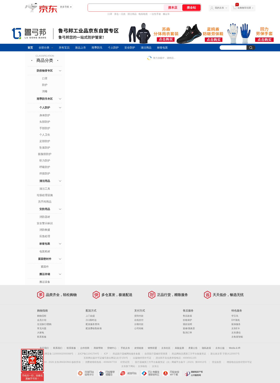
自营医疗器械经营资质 (156, 353)
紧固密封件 (44, 258)
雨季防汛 (97, 47)
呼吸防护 (44, 166)
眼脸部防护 (44, 154)
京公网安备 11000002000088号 (56, 353)
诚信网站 (129, 373)
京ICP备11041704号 (88, 353)
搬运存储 (44, 274)
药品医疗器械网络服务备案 (126, 353)
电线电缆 (143, 14)
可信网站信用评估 (87, 373)
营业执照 (216, 362)
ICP (106, 353)
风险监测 (179, 348)
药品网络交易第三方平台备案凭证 (189, 353)
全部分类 (44, 47)
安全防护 (129, 47)
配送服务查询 (92, 324)
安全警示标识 (45, 223)
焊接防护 (44, 173)
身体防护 (44, 115)
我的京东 (219, 7)
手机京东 (125, 348)
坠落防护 (44, 147)
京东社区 (165, 348)
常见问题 (41, 328)
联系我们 (57, 348)
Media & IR (234, 348)
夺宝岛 (234, 316)
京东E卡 (235, 328)
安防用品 (44, 209)
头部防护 (44, 121)
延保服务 (236, 324)
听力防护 (44, 160)
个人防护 (113, 47)
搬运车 (166, 14)
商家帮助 (98, 348)
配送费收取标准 (94, 328)
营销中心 (111, 348)
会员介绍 (41, 320)
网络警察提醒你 (108, 373)
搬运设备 (44, 281)
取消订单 (187, 332)
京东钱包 (142, 366)
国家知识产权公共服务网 (193, 373)
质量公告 (193, 348)
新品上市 (80, 47)
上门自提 (90, 316)
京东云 (155, 366)
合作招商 (84, 348)
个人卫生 (44, 134)
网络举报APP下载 (172, 373)
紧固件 (45, 266)
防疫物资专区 (45, 70)
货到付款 (138, 316)
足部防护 (44, 141)
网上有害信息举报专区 (151, 373)
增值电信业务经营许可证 (239, 362)
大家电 (40, 332)
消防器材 (44, 216)
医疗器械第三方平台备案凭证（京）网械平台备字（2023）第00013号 (170, 362)
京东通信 (236, 332)
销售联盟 (152, 348)
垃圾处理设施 (45, 195)
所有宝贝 (64, 47)
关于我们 (44, 348)
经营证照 (125, 362)
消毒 (44, 91)
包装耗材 (44, 251)
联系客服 (41, 336)
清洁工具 (44, 188)
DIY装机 (235, 320)
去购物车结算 (244, 7)
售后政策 (187, 316)
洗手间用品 (44, 201)
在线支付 (138, 320)
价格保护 (187, 320)
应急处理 (44, 236)
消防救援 (44, 229)
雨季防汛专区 (45, 98)
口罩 (110, 14)
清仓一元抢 (120, 14)
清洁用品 (132, 14)
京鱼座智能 (237, 336)
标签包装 (162, 47)
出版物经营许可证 (142, 358)
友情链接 (138, 348)
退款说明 (187, 324)
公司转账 (138, 328)
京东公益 (220, 348)
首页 (30, 47)
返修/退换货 (189, 328)
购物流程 (41, 316)
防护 (44, 84)
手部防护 (44, 128)
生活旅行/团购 (44, 324)
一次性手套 (155, 14)
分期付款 (138, 324)
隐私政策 (206, 348)
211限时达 (91, 320)
